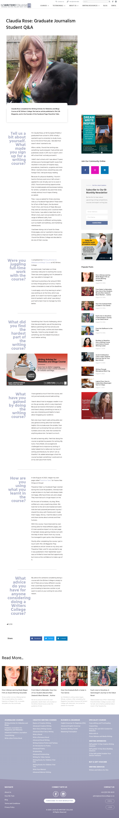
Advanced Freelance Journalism (16, 732)
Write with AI (93, 733)
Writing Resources (90, 6)
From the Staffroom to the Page (104, 329)
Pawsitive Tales (45, 480)
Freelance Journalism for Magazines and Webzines (13, 729)
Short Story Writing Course (42, 729)
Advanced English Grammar (70, 726)
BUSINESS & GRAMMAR (70, 720)
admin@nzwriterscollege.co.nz (103, 796)
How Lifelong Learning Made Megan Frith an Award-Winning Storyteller (103, 277)
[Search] (109, 1)
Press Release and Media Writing (100, 736)
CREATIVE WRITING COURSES (45, 720)
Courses (43, 6)
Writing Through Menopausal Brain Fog (103, 370)
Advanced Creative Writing (42, 726)
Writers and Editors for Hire (98, 770)
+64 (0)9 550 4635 (107, 792)
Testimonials (58, 6)
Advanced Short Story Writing (43, 732)
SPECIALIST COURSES (97, 720)
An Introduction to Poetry (42, 746)
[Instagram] (95, 170)
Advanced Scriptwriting (41, 754)
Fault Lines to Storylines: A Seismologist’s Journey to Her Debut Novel (104, 317)
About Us (73, 6)
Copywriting (93, 726)
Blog (105, 6)
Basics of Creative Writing (42, 723)
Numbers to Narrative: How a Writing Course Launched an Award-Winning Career (103, 343)
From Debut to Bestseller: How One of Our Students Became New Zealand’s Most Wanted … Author (104, 292)
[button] (36, 638)
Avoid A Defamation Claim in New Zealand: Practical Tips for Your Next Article (103, 357)
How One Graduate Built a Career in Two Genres (103, 305)
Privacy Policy (9, 807)
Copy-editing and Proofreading (100, 723)
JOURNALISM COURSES (14, 720)
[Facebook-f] (85, 170)
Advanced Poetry (39, 749)
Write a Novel (37, 734)
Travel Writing (9, 735)
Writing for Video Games (41, 757)
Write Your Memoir (39, 769)
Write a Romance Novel (41, 737)
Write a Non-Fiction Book (13, 738)
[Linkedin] (105, 170)
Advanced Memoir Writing (42, 772)
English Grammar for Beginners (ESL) (73, 723)
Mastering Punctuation (69, 732)
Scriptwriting (37, 751)
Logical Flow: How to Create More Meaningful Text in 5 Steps (103, 383)
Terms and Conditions (12, 803)
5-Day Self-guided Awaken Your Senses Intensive (100, 754)
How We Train (9, 796)
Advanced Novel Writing (41, 740)
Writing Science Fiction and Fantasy (45, 743)
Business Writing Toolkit (69, 729)
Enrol (113, 6)
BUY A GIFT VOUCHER (98, 762)
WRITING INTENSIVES (97, 741)
